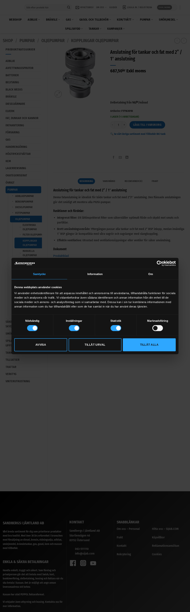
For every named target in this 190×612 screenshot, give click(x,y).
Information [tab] (95, 274)
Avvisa (40, 344)
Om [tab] (150, 274)
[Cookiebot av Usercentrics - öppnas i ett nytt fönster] (159, 263)
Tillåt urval (95, 344)
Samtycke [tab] (39, 274)
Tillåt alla (149, 344)
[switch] (74, 328)
